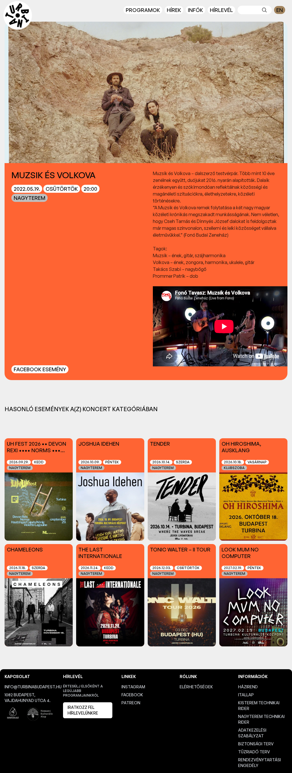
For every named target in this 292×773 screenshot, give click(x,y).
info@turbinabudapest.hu (29, 686)
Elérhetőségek (196, 686)
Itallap (246, 694)
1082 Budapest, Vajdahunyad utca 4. (27, 697)
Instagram (133, 686)
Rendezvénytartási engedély (259, 762)
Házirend (248, 686)
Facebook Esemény (40, 369)
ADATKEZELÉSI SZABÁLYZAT (252, 733)
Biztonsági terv (256, 743)
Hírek (174, 10)
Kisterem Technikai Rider (258, 705)
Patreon (130, 702)
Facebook (132, 694)
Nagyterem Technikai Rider (261, 719)
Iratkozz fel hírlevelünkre (83, 710)
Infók (195, 10)
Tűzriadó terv (254, 751)
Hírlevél (221, 10)
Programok (143, 10)
